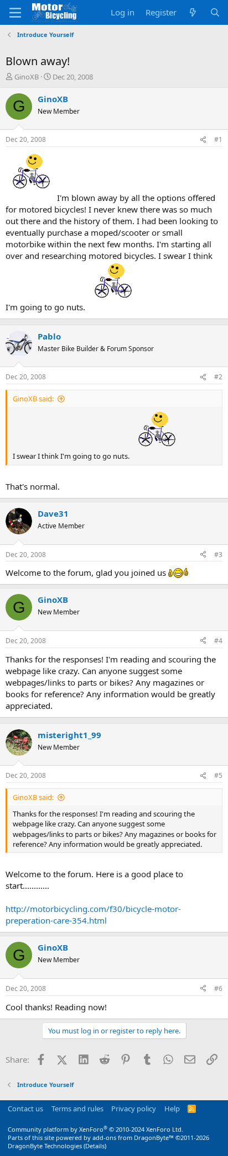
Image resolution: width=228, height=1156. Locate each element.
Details (95, 1146)
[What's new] (193, 12)
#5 (218, 775)
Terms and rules (77, 1108)
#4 (218, 640)
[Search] (215, 12)
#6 (218, 988)
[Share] (203, 140)
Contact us (25, 1108)
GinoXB (26, 77)
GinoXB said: (33, 399)
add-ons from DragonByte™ (133, 1137)
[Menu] (15, 13)
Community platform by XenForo (95, 1129)
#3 (218, 554)
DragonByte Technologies (45, 1146)
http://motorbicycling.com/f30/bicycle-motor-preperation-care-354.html (93, 914)
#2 (218, 376)
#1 (218, 139)
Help (172, 1108)
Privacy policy (133, 1108)
